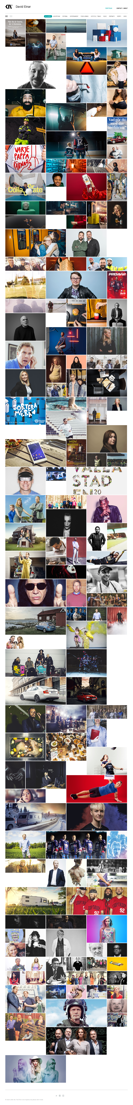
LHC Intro (25, 306)
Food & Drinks (84, 16)
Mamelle (117, 103)
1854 (66, 747)
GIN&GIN (25, 922)
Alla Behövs (97, 460)
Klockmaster (25, 208)
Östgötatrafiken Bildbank (25, 285)
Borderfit (96, 789)
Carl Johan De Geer (66, 943)
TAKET (107, 509)
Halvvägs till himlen (25, 999)
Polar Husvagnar (35, 901)
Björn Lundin (117, 313)
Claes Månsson (97, 950)
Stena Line (25, 565)
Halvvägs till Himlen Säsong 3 (25, 509)
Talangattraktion (66, 26)
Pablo (15, 775)
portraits (112, 16)
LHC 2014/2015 (76, 845)
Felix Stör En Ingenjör (76, 1013)
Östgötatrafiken (35, 243)
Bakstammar (86, 187)
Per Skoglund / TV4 (97, 614)
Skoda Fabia (35, 621)
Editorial (65, 16)
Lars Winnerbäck (35, 75)
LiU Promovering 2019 (97, 411)
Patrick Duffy (15, 964)
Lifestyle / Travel (96, 16)
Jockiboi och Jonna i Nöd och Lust (15, 642)
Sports (119, 16)
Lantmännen (117, 75)
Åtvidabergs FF (76, 614)
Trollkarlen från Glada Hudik (56, 369)
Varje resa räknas (117, 187)
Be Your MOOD (107, 929)
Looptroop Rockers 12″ (15, 936)
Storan (107, 880)
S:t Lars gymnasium (107, 362)
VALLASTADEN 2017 (96, 481)
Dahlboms (97, 313)
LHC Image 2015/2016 (86, 663)
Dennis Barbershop (76, 964)
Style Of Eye (76, 873)
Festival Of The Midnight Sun (76, 453)
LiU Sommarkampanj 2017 (117, 537)
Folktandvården (86, 89)
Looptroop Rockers (96, 901)
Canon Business (56, 47)
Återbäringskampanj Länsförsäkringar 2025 (86, 61)
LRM (97, 733)
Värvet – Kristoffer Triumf (76, 593)
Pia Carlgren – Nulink (117, 404)
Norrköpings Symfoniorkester (66, 719)
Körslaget (86, 978)
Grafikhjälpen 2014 (117, 845)
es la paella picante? (36, 978)
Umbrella (66, 166)
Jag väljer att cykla (25, 866)
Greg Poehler (56, 971)
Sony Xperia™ (35, 453)
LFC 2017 (107, 761)
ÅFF (107, 558)
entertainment (74, 16)
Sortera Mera (25, 411)
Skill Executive (66, 208)
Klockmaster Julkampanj (76, 222)
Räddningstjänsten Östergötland (117, 621)
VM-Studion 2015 (25, 719)
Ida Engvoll (66, 523)
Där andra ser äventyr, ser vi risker (25, 222)
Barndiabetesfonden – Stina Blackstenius (107, 341)
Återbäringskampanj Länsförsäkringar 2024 (117, 131)
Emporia (35, 1069)
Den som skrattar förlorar (117, 152)
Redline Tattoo (117, 1006)
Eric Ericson (117, 950)
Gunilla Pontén (36, 943)
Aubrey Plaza (25, 796)
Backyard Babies (35, 663)
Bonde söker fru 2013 (25, 1027)
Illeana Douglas (15, 978)
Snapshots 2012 (117, 978)
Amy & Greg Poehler (15, 950)
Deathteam (86, 635)
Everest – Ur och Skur (66, 502)
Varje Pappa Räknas (25, 159)
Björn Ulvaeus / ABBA (76, 551)
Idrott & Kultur (66, 404)
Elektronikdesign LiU (25, 481)
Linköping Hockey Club (66, 117)
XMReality (56, 474)
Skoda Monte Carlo (86, 691)
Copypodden (25, 327)
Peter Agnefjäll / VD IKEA (56, 873)
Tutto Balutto (86, 243)
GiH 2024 (56, 180)
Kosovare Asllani (66, 425)
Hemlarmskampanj (15, 33)
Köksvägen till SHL (25, 103)
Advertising (56, 16)
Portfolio (108, 8)
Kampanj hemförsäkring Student (66, 264)
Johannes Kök (25, 747)
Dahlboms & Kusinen (36, 26)
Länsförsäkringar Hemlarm (107, 33)
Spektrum (25, 187)
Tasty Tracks (76, 313)
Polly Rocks (117, 1020)
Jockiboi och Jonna (25, 537)
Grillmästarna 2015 (107, 712)
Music (105, 16)
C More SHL (97, 992)
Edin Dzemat (56, 551)
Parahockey (56, 390)
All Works (48, 16)
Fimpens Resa (117, 54)
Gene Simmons (35, 593)
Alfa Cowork (107, 383)
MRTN (97, 537)
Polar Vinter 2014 (35, 817)
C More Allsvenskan (107, 866)
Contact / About (122, 8)
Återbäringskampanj (76, 285)
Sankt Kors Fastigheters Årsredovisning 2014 (56, 992)
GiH (97, 110)
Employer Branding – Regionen (36, 47)
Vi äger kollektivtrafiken (76, 383)
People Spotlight (76, 362)
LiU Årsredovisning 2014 (46, 775)
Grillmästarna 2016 (107, 600)
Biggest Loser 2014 (97, 964)
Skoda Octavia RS (35, 691)
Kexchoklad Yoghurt (117, 964)
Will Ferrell (25, 355)
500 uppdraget (107, 439)
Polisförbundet (25, 264)
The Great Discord (66, 572)
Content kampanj (56, 306)
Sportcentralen (76, 1041)
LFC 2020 (96, 817)
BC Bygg (117, 460)
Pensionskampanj (66, 341)
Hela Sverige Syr (36, 964)
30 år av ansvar (97, 215)
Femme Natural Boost (76, 992)
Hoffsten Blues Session (117, 215)
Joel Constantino (66, 922)
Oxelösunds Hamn (25, 131)
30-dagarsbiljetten (107, 166)
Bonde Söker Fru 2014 (25, 845)
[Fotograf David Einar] (18, 6)
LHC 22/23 (117, 285)
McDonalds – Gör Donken (107, 579)
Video (125, 16)
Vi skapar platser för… (76, 145)
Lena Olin (117, 992)
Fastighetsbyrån (25, 383)
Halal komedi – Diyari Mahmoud (107, 264)
